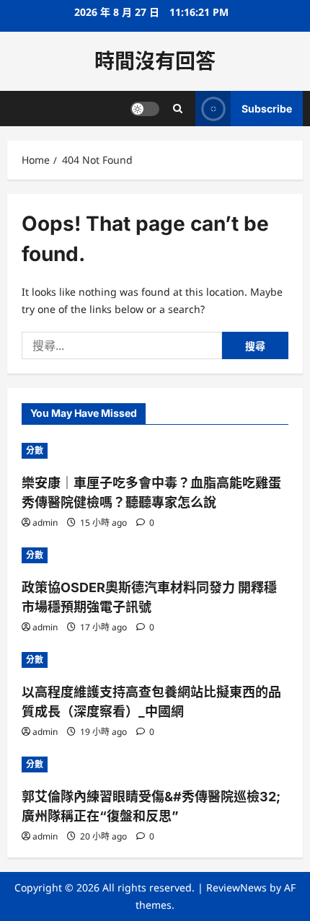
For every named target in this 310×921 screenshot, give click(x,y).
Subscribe (267, 108)
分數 (34, 450)
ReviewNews (236, 887)
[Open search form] (177, 108)
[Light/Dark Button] (144, 109)
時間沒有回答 (155, 61)
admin (45, 522)
